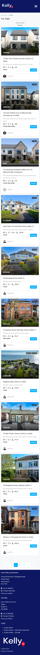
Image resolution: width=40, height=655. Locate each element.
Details (33, 70)
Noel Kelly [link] (9, 189)
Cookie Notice (8, 627)
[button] (36, 6)
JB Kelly (4, 598)
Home (4, 15)
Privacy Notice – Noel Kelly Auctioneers (16, 630)
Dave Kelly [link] (10, 241)
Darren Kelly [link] (10, 133)
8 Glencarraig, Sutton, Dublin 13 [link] (13, 278)
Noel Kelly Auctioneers (9, 573)
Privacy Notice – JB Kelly (12, 632)
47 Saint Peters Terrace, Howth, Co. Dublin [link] (17, 433)
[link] (20, 41)
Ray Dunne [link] (10, 76)
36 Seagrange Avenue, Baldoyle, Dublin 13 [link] (17, 485)
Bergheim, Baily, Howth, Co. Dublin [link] (14, 382)
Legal (3, 623)
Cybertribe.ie (10, 651)
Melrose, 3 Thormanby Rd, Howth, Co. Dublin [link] (18, 537)
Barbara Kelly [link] (10, 293)
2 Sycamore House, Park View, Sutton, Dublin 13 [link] (19, 330)
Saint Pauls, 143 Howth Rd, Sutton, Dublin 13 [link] (18, 226)
